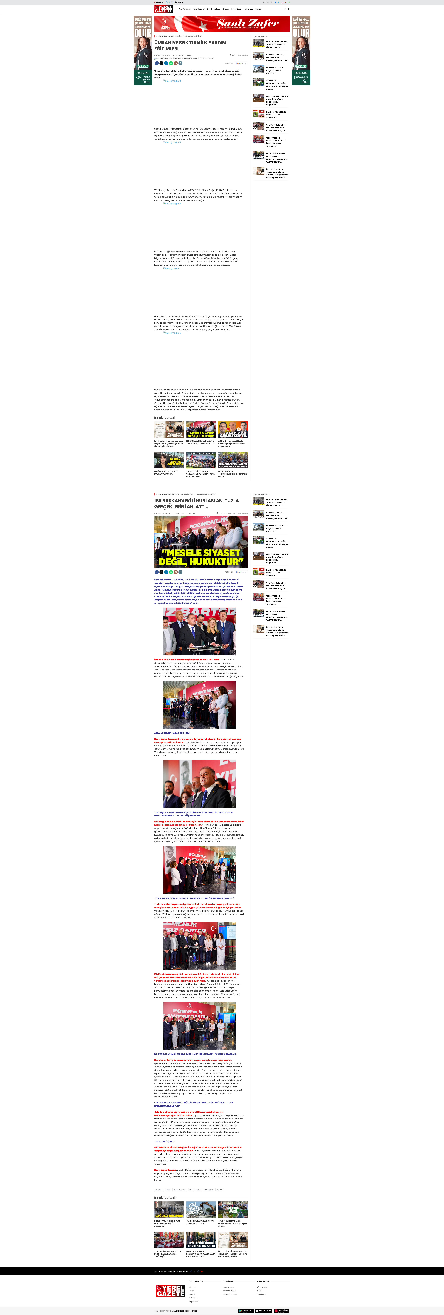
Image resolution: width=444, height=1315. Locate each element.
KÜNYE (259, 1291)
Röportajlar (193, 1301)
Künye (258, 9)
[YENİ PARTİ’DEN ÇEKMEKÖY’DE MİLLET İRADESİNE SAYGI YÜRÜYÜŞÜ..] (258, 143)
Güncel (217, 9)
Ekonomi (192, 1287)
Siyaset (226, 9)
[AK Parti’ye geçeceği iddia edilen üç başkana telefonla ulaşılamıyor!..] (233, 429)
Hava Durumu (228, 1287)
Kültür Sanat (236, 9)
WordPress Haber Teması (185, 1311)
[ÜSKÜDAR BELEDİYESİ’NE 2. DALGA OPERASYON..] (169, 460)
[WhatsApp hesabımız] (289, 2)
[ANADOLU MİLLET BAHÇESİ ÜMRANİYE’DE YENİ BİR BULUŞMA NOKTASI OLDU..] (201, 460)
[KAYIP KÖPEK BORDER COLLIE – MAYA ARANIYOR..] (258, 117)
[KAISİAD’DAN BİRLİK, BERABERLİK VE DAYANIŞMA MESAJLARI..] (258, 59)
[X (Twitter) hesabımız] (278, 2)
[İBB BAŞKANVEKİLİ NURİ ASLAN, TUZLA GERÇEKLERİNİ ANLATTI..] (201, 429)
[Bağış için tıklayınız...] (143, 85)
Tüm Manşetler (185, 9)
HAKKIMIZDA (261, 1294)
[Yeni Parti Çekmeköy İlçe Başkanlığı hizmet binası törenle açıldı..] (258, 130)
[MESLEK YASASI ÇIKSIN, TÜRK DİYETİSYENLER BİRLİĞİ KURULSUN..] (258, 46)
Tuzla (220, 1190)
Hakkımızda (248, 9)
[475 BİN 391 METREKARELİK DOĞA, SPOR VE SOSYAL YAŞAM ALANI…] (258, 85)
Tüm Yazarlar (262, 1287)
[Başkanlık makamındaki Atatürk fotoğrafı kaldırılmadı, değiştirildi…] (258, 101)
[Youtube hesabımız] (285, 2)
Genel (209, 9)
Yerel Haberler (199, 9)
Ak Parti (160, 1190)
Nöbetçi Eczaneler (230, 1294)
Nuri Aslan (209, 1190)
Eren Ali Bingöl (180, 1190)
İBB (191, 1190)
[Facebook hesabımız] (275, 2)
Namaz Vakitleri (229, 1291)
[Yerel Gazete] (163, 12)
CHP (168, 1190)
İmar (199, 1190)
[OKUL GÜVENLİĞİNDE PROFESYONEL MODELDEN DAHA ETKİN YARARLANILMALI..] (258, 158)
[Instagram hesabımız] (282, 2)
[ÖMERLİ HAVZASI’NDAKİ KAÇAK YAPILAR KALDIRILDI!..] (258, 72)
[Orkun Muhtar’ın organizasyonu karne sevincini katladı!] (233, 460)
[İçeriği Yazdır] (180, 63)
